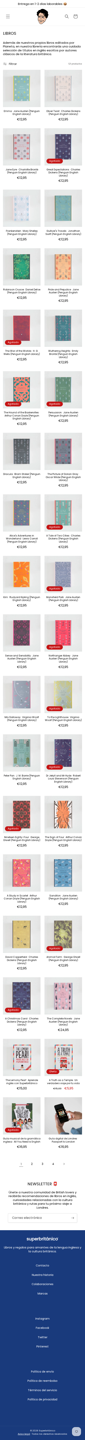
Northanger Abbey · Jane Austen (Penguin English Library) (63, 658)
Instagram (42, 1319)
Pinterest (42, 1346)
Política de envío (42, 1372)
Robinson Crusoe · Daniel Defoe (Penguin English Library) (21, 291)
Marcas (43, 1293)
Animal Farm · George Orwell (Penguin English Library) (63, 958)
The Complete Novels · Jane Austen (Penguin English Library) (63, 1021)
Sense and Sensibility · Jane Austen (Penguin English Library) (22, 658)
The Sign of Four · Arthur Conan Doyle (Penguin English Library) (63, 839)
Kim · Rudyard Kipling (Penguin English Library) (21, 599)
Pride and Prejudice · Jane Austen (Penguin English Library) (63, 292)
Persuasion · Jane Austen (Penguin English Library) (63, 414)
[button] (8, 16)
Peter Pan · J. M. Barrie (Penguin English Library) (22, 777)
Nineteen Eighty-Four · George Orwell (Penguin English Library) (21, 839)
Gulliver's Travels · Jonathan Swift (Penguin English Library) (63, 232)
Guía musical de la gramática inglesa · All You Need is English (22, 1140)
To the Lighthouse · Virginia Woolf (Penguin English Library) (63, 719)
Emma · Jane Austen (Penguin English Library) (22, 113)
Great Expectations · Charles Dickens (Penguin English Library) (63, 172)
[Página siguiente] (64, 1164)
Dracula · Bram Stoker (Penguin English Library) (21, 476)
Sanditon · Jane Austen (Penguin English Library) (63, 897)
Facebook (42, 1328)
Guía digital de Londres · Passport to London (63, 1140)
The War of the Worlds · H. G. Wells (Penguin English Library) (22, 352)
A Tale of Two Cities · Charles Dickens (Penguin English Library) (63, 538)
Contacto (42, 1265)
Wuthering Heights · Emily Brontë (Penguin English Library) (63, 354)
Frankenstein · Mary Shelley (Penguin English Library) (22, 232)
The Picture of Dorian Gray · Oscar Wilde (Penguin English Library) (63, 477)
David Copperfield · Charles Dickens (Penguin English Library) (21, 960)
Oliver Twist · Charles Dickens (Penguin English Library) (63, 113)
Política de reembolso (42, 1381)
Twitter (42, 1337)
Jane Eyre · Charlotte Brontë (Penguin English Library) (22, 171)
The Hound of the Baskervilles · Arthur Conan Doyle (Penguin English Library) (22, 415)
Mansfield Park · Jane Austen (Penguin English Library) (63, 599)
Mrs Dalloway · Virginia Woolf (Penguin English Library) (22, 719)
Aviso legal (24, 1433)
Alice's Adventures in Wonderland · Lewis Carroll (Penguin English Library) (22, 538)
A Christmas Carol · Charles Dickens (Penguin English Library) (22, 1021)
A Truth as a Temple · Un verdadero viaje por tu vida (63, 1082)
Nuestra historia (42, 1275)
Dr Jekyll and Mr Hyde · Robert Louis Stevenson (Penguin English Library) (63, 778)
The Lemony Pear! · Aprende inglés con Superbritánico (22, 1082)
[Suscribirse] (72, 1218)
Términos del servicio (42, 1390)
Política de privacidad (42, 1399)
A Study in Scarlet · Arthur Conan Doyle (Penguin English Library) (22, 898)
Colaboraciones (42, 1284)
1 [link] (21, 1164)
